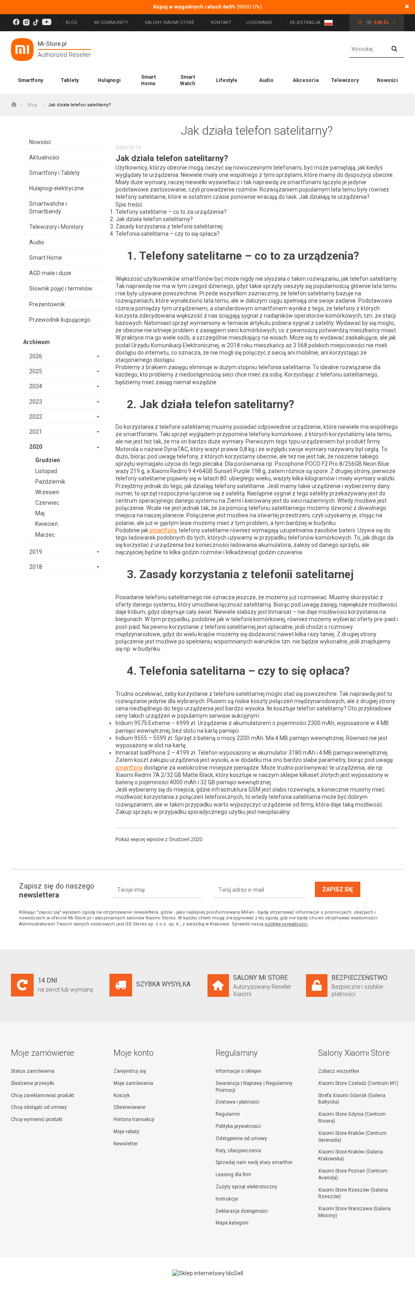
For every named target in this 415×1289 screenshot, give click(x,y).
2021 (35, 431)
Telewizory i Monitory (56, 227)
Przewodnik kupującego (59, 319)
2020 (35, 446)
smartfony (163, 530)
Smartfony (30, 80)
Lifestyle (226, 80)
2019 (35, 552)
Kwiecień (46, 524)
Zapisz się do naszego (56, 890)
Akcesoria (306, 80)
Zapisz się (337, 889)
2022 (35, 416)
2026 (35, 356)
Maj (40, 513)
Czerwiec (47, 502)
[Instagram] (26, 22)
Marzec (45, 535)
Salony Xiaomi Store (169, 22)
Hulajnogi (109, 80)
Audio (266, 80)
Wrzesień (47, 492)
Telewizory (345, 80)
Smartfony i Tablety (54, 173)
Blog (71, 22)
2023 (35, 401)
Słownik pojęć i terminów (60, 288)
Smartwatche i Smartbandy (48, 207)
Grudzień (47, 460)
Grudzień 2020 (185, 839)
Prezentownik (47, 304)
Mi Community (111, 22)
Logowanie (259, 22)
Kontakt (221, 22)
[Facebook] (16, 22)
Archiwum (36, 342)
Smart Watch (187, 80)
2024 (35, 386)
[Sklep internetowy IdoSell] (207, 1273)
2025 (35, 371)
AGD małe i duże (50, 273)
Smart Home (148, 80)
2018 (35, 567)
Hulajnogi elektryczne (56, 188)
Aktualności (44, 157)
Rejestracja (305, 22)
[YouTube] (46, 22)
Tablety (70, 80)
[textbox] (376, 49)
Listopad (46, 471)
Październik (50, 481)
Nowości (387, 80)
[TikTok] (35, 22)
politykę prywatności (286, 924)
